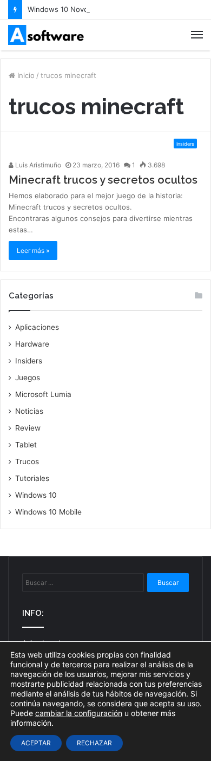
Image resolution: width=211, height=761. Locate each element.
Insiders (28, 360)
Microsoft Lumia (43, 394)
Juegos (27, 377)
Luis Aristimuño (37, 165)
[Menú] (197, 35)
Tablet (26, 444)
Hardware (32, 344)
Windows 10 (36, 495)
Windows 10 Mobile (48, 512)
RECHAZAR (94, 743)
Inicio (25, 75)
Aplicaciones (37, 327)
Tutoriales (32, 478)
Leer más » (33, 250)
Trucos (27, 461)
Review (28, 428)
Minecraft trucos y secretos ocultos (103, 179)
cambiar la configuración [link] (78, 713)
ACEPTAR (36, 743)
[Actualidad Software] (46, 35)
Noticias (29, 411)
